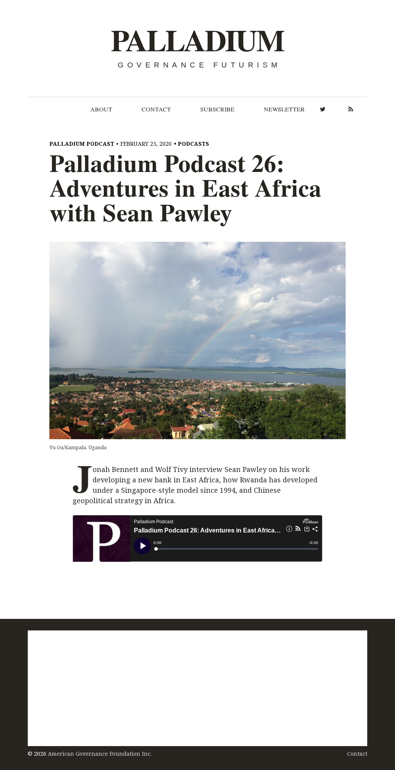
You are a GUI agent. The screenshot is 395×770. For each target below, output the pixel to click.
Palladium (197, 40)
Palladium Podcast (81, 143)
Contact (156, 109)
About (101, 109)
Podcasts (193, 143)
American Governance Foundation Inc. (100, 753)
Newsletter (284, 109)
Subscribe (217, 109)
